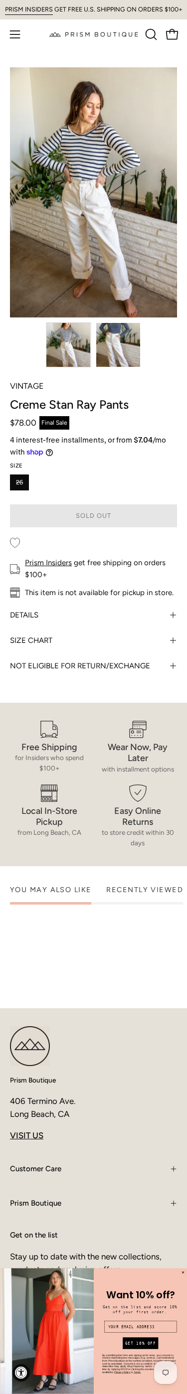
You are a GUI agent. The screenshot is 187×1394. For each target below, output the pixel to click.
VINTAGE (26, 386)
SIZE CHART (31, 640)
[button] (150, 34)
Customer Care (35, 1168)
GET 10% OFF (140, 1343)
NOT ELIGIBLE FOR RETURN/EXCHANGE (80, 665)
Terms (137, 1372)
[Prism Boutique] (93, 34)
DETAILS (24, 615)
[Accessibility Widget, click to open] (21, 1373)
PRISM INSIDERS (29, 9)
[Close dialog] (183, 1272)
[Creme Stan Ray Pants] (68, 344)
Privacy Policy (122, 1372)
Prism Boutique (33, 1080)
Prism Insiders (48, 562)
